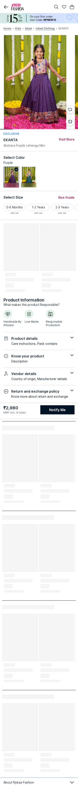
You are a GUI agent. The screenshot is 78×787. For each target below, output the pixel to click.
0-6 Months (14, 207)
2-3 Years (62, 207)
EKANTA (10, 140)
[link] (11, 177)
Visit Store (67, 139)
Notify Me (57, 410)
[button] (6, 7)
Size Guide (66, 197)
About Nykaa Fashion (18, 782)
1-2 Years (38, 207)
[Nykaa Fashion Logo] (30, 6)
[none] (39, 18)
